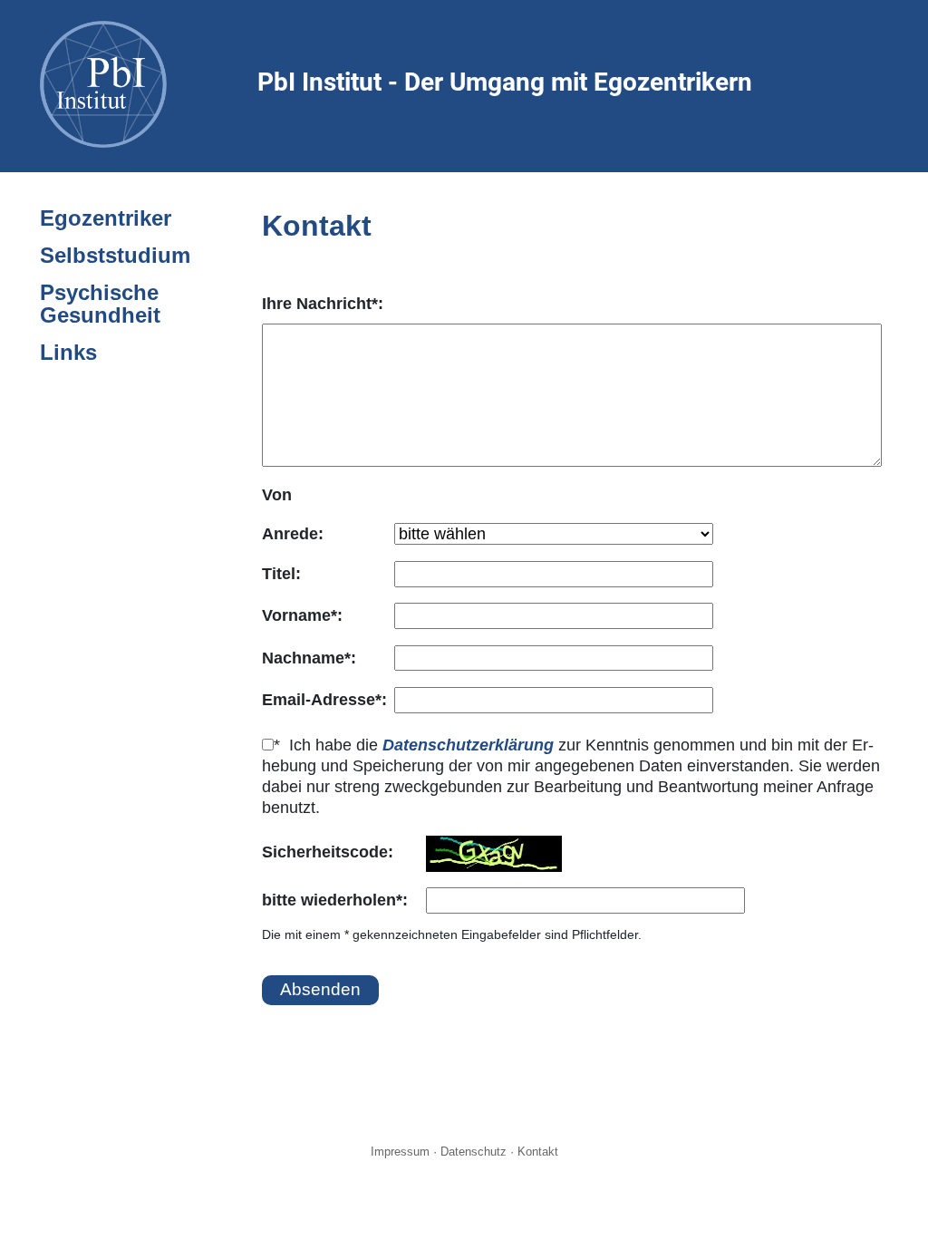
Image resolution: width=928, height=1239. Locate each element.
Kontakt (537, 1151)
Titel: (281, 574)
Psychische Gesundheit (100, 303)
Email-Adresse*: (324, 700)
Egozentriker (105, 218)
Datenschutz (473, 1151)
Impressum (400, 1151)
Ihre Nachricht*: (322, 304)
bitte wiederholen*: (335, 900)
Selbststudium (115, 255)
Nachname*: (309, 658)
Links (68, 352)
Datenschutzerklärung (468, 745)
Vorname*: (302, 615)
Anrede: (293, 534)
